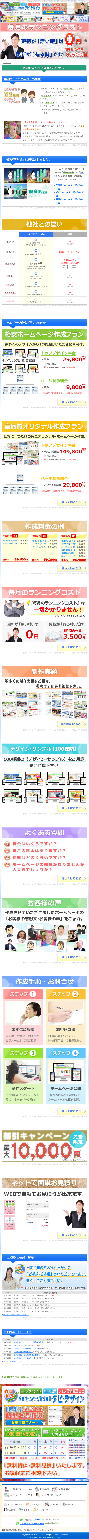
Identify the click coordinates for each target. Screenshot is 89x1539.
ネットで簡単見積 (15, 1505)
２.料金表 (44, 1489)
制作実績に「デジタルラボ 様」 (25, 1358)
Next (86, 41)
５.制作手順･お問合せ (52, 1495)
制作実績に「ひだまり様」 (23, 1352)
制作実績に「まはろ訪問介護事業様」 (27, 1355)
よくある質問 (35, 1505)
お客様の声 (54, 1505)
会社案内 (69, 1505)
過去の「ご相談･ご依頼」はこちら (16, 1315)
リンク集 (25, 1510)
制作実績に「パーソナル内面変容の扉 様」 (29, 1342)
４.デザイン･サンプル (21, 1495)
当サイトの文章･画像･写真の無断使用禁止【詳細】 (44, 1537)
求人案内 (11, 1510)
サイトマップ (42, 1510)
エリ (79, 1)
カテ (82, 1)
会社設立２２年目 (20, 1345)
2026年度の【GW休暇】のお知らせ (27, 1348)
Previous (4, 41)
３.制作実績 (64, 1489)
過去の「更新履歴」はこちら (13, 1362)
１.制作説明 (21, 1489)
